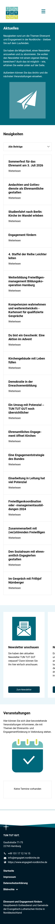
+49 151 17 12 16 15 (19, 853)
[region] (27, 655)
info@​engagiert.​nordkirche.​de (24, 857)
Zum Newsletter (23, 689)
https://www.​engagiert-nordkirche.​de (27, 862)
